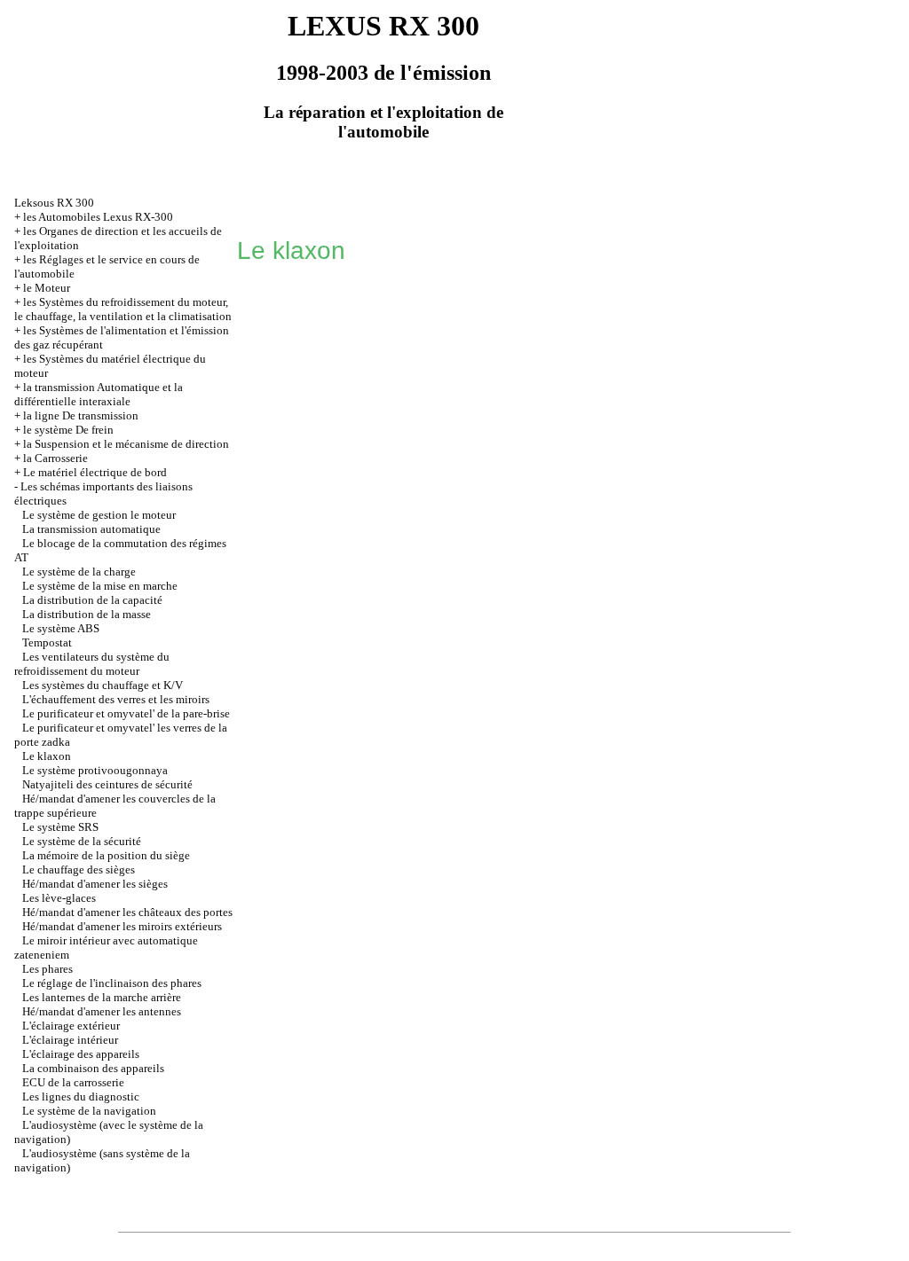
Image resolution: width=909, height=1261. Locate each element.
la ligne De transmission (80, 415)
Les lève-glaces (59, 898)
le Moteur (46, 287)
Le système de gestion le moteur (99, 514)
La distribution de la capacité (92, 600)
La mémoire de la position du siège (106, 855)
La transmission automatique (91, 529)
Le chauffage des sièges (78, 869)
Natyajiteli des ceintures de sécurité (107, 784)
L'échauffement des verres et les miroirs (115, 699)
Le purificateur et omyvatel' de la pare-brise (126, 713)
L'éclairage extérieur (71, 1025)
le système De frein (68, 429)
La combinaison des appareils (93, 1068)
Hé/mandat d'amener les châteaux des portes (127, 912)
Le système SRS (60, 827)
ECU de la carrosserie (73, 1082)
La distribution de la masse (86, 614)
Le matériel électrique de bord (95, 472)
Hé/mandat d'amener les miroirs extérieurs (122, 926)
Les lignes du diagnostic (80, 1096)
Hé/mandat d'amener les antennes (101, 1011)
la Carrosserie (55, 458)
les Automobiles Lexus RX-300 (98, 216)
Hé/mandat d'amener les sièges (95, 883)
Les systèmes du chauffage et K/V (102, 685)
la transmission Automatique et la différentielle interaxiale (98, 394)
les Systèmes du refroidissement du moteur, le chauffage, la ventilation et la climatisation (123, 309)
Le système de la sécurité (81, 841)
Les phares (47, 968)
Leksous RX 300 (54, 202)
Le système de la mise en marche (100, 585)
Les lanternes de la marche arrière (101, 997)
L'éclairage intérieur (70, 1039)
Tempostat (47, 642)
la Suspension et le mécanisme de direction (126, 443)
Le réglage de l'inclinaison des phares (112, 983)
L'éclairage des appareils (80, 1054)
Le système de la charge (79, 571)
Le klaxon (46, 756)
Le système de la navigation (89, 1110)
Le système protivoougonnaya (95, 770)
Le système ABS (60, 628)
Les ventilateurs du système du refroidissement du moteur (92, 663)
